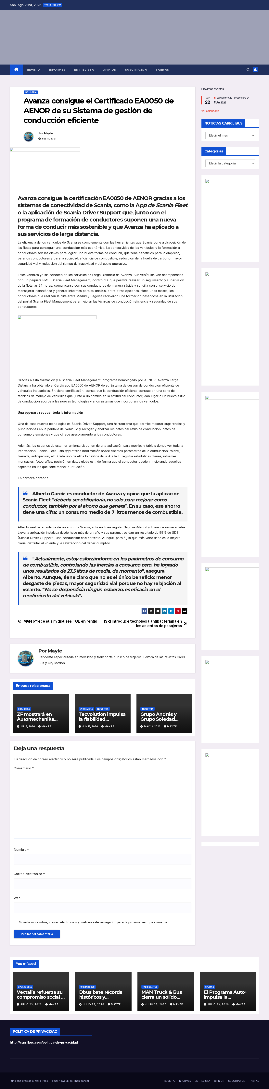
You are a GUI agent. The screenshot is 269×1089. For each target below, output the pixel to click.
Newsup (64, 1080)
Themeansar (81, 1080)
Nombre (21, 850)
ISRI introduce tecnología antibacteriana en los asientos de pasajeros (143, 623)
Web (17, 898)
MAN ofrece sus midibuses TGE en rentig (60, 621)
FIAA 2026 (220, 102)
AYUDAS (209, 987)
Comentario (24, 768)
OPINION (109, 69)
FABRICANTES (150, 987)
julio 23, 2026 (31, 1004)
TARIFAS (162, 69)
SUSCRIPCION (136, 69)
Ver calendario (210, 111)
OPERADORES (25, 987)
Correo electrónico (29, 874)
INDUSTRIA (31, 92)
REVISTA (34, 69)
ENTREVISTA (84, 69)
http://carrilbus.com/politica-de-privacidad (44, 1042)
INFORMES (57, 69)
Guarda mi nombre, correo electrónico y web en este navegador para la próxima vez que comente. (93, 922)
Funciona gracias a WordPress (29, 1080)
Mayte (48, 133)
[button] (248, 70)
